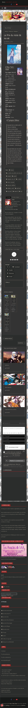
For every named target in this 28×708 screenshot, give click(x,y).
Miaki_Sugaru (10, 182)
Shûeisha (18, 188)
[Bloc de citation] (15, 433)
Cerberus (7, 365)
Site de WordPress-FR (5, 660)
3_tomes (19, 179)
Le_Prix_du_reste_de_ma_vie (14, 173)
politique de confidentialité (14, 456)
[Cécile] (8, 200)
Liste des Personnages (7, 623)
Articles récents (15, 197)
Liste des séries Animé (7, 610)
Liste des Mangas (6, 626)
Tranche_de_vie (11, 179)
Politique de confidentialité (8, 642)
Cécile (12, 41)
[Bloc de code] (16, 433)
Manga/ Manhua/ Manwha (11, 31)
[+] (22, 433)
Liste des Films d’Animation (8, 620)
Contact (4, 635)
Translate (11, 595)
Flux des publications (5, 654)
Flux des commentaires (6, 657)
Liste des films (6, 616)
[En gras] (4, 433)
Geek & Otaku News (7, 455)
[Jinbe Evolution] (14, 374)
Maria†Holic (8, 338)
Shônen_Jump (10, 188)
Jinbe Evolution (8, 387)
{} (20, 433)
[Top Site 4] (3, 575)
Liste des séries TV (6, 613)
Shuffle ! (20, 343)
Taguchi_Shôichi (11, 185)
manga (12, 170)
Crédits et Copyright (7, 638)
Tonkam (16, 191)
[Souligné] (8, 433)
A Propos (4, 632)
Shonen (9, 176)
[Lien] (18, 433)
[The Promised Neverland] (7, 314)
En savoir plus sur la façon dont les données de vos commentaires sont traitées (13, 466)
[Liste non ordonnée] (13, 433)
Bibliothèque (8, 28)
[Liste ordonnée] (11, 433)
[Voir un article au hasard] (26, 8)
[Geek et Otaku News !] (2, 8)
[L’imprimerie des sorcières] (14, 397)
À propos (8, 197)
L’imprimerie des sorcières (10, 409)
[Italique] (6, 433)
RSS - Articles (6, 586)
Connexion (23, 423)
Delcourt (9, 191)
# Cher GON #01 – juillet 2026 (11, 2)
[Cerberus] (14, 352)
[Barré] (9, 433)
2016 (21, 191)
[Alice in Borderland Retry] (7, 296)
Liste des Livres (6, 629)
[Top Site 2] (1, 575)
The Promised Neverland (7, 320)
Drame (14, 176)
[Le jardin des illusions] (13, 296)
